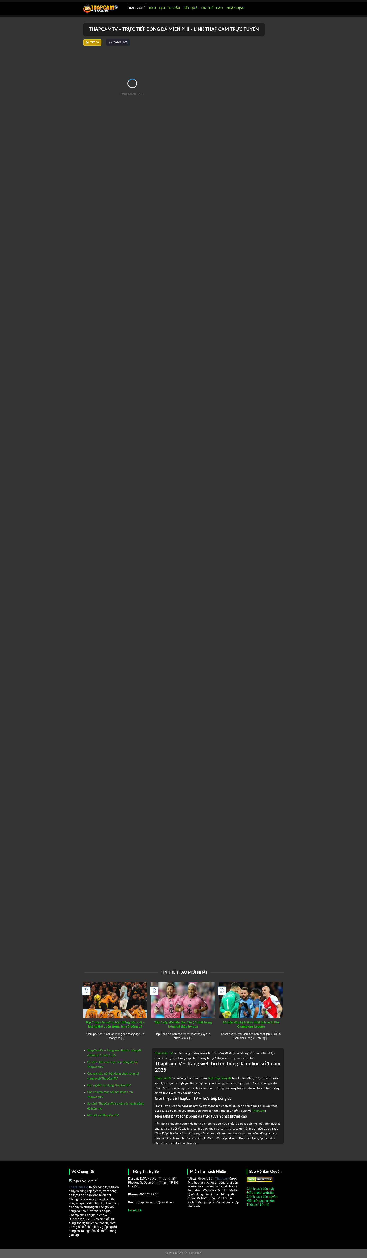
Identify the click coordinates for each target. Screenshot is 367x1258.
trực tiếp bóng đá (219, 1078)
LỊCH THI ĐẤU (169, 8)
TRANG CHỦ (136, 8)
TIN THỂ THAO (212, 8)
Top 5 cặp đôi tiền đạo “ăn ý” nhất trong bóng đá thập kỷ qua (183, 1024)
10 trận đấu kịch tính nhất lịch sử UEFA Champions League (251, 1024)
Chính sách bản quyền (262, 1196)
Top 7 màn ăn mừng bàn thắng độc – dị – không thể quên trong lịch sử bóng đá (115, 1024)
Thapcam (222, 1178)
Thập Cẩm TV (164, 1053)
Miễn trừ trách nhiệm (260, 1200)
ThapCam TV (78, 1187)
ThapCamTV (163, 1078)
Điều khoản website (260, 1192)
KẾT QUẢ (190, 8)
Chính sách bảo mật (260, 1188)
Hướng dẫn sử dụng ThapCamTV (109, 1085)
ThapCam (258, 1110)
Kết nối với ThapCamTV (103, 1115)
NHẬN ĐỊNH (236, 8)
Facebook (135, 1210)
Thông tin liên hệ (258, 1204)
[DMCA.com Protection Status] (259, 1179)
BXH (152, 8)
